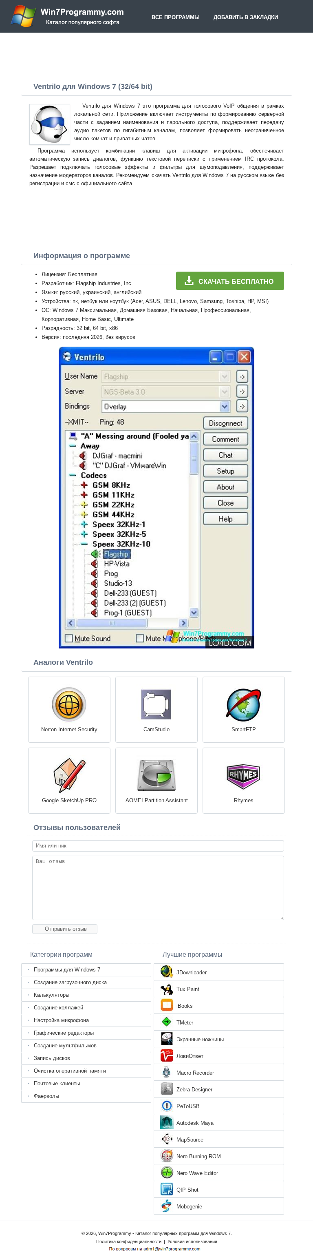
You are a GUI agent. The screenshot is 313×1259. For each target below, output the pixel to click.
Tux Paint (187, 989)
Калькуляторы (51, 995)
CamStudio (156, 729)
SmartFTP (243, 729)
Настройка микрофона (61, 1020)
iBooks (184, 1006)
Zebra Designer (194, 1089)
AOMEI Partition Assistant (157, 800)
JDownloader (191, 972)
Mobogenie (189, 1207)
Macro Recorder (195, 1073)
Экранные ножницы (200, 1039)
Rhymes (243, 800)
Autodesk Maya (195, 1123)
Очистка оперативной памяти (70, 1071)
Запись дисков (52, 1058)
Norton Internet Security (69, 729)
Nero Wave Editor (197, 1173)
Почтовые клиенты (57, 1083)
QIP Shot (187, 1190)
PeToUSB (188, 1106)
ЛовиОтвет (189, 1056)
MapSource (189, 1140)
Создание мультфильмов (65, 1045)
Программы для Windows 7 (67, 970)
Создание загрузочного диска (70, 982)
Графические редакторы (64, 1033)
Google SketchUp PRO (69, 800)
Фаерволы (46, 1096)
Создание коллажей (58, 1008)
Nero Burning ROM (198, 1156)
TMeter (184, 1023)
